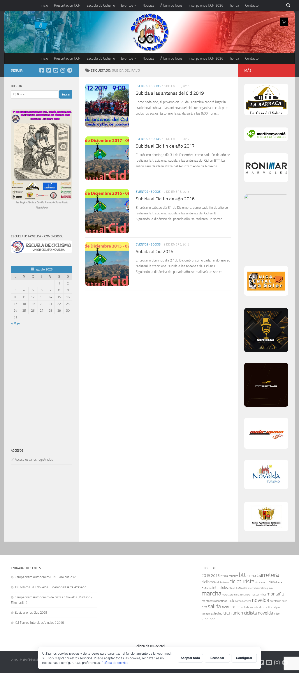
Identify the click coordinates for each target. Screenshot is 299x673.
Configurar (244, 658)
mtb (231, 600)
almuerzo (232, 576)
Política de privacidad (149, 646)
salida (214, 606)
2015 (206, 575)
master (255, 594)
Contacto (252, 5)
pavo (284, 600)
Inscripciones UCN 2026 (205, 5)
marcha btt (227, 594)
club (272, 582)
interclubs (220, 587)
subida (245, 607)
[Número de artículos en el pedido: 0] (284, 22)
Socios (156, 86)
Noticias (148, 5)
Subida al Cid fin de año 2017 (165, 146)
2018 (223, 576)
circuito (263, 582)
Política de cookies (115, 662)
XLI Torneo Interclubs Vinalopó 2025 (39, 623)
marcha (211, 593)
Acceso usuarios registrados (34, 459)
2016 (215, 575)
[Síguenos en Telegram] (69, 70)
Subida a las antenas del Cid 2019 (170, 93)
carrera (251, 576)
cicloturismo (222, 582)
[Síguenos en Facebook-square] (41, 70)
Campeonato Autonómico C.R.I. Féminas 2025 (46, 577)
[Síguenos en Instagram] (62, 70)
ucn (227, 612)
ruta (204, 607)
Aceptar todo (190, 658)
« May (15, 323)
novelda (260, 600)
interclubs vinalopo (257, 588)
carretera (268, 574)
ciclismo (208, 581)
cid (257, 582)
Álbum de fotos (171, 5)
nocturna (246, 601)
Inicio (44, 5)
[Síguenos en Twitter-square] (48, 70)
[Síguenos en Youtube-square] (55, 70)
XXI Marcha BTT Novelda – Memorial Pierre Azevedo (50, 587)
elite (209, 588)
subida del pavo (273, 607)
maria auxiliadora (242, 594)
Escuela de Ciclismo (101, 5)
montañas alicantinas (214, 600)
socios (235, 606)
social (225, 607)
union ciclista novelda (252, 613)
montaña (275, 594)
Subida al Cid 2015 (154, 251)
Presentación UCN (67, 5)
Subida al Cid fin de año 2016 (165, 199)
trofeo (218, 613)
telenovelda (207, 613)
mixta (263, 594)
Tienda (234, 5)
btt (242, 574)
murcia (238, 601)
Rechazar (217, 658)
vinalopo (208, 619)
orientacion (275, 601)
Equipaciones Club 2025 (31, 613)
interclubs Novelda (238, 588)
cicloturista (241, 581)
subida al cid (257, 607)
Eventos (127, 5)
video (277, 613)
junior (270, 588)
